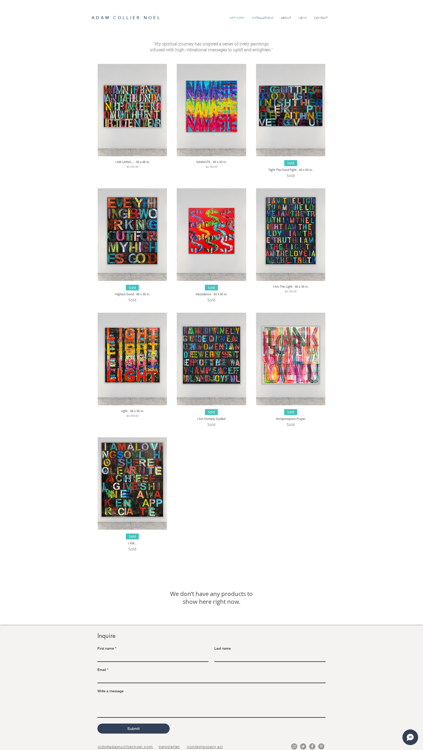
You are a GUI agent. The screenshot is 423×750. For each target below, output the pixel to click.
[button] (169, 746)
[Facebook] (312, 746)
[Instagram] (294, 746)
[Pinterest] (321, 746)
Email (102, 670)
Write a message (110, 691)
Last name (222, 648)
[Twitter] (303, 746)
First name (106, 648)
